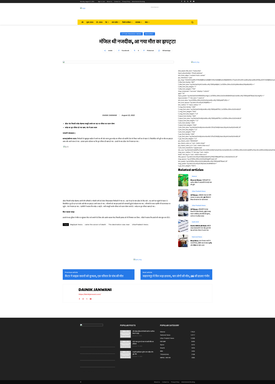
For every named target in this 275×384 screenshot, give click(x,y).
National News (197, 237)
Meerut (194, 176)
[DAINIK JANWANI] (70, 293)
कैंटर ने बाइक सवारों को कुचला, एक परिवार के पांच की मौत (94, 276)
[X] (187, 1)
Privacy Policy (175, 382)
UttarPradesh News (140, 225)
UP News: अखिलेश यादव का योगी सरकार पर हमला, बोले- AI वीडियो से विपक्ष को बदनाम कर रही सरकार (200, 197)
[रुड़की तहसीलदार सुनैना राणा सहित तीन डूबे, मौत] (125, 354)
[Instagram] (184, 1)
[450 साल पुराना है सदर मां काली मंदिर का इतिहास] (125, 344)
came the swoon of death (95, 225)
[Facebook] (181, 1)
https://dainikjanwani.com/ (90, 294)
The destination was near (119, 225)
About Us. (157, 382)
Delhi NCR (195, 222)
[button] (192, 22)
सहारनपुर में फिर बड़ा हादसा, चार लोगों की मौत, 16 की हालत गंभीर (176, 276)
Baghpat (149, 34)
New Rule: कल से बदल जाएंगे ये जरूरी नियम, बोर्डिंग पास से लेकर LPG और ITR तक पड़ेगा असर (201, 242)
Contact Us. (165, 382)
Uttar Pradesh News (131, 34)
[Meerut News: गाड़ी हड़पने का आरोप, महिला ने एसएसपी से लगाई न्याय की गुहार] (183, 180)
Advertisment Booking (188, 382)
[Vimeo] (190, 1)
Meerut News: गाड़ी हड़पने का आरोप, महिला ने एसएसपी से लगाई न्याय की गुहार (201, 182)
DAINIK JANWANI (109, 115)
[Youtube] (193, 1)
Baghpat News (76, 225)
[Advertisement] (155, 13)
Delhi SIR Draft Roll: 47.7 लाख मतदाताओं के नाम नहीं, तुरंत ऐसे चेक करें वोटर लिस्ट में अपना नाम (200, 227)
